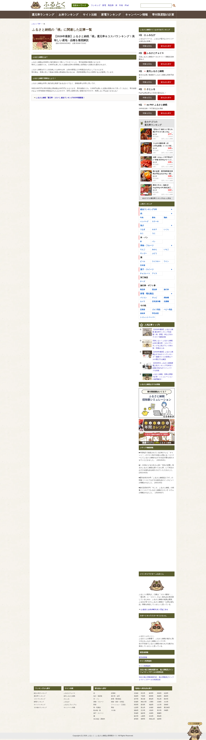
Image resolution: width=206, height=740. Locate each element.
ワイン (166, 261)
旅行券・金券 (115, 696)
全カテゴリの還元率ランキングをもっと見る (156, 198)
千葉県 (143, 696)
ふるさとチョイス (69, 693)
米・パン (96, 699)
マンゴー (143, 253)
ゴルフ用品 (156, 309)
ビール (142, 261)
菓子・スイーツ (147, 269)
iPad (127, 5)
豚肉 (153, 217)
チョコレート (145, 273)
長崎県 (166, 696)
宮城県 (136, 702)
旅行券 (166, 289)
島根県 (159, 696)
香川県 (159, 710)
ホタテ (154, 229)
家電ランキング (111, 14)
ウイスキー (156, 261)
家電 (104, 5)
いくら (166, 229)
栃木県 (136, 716)
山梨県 (143, 716)
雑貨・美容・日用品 (117, 702)
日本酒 (142, 265)
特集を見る (147, 46)
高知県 (159, 716)
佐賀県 (166, 693)
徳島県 (159, 707)
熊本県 (166, 699)
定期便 (142, 309)
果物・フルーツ (147, 245)
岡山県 (159, 699)
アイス (154, 273)
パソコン (143, 298)
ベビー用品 (168, 309)
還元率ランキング (43, 14)
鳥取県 (159, 693)
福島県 (136, 710)
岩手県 (136, 699)
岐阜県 (151, 693)
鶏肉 (165, 217)
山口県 (159, 704)
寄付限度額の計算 (163, 14)
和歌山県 (152, 719)
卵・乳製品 (97, 707)
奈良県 (151, 716)
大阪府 (151, 710)
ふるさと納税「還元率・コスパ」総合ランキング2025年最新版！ (60, 98)
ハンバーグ (144, 221)
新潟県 (143, 704)
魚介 (142, 225)
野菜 (94, 704)
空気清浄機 (156, 301)
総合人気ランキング (40, 693)
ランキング (95, 5)
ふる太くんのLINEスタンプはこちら (154, 609)
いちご (166, 249)
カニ (141, 233)
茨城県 (136, 713)
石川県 (143, 710)
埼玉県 (143, 693)
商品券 (111, 5)
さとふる (66, 699)
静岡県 (151, 696)
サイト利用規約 (144, 666)
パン (153, 241)
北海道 (136, 693)
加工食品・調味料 (99, 719)
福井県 (143, 713)
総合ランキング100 (148, 209)
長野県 (143, 719)
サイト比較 (90, 14)
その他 (113, 710)
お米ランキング (69, 14)
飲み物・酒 (97, 710)
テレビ (154, 298)
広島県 (159, 702)
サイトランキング (39, 704)
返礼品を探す (166, 46)
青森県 (136, 696)
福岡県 (159, 719)
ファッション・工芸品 (118, 704)
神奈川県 (144, 702)
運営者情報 (143, 657)
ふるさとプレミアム (70, 704)
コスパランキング (39, 699)
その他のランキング (40, 707)
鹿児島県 (167, 707)
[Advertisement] (52, 118)
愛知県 (151, 699)
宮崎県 (166, 704)
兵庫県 (151, 713)
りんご (142, 249)
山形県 (136, 707)
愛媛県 (159, 713)
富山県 (143, 707)
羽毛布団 (155, 313)
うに (153, 233)
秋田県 (136, 704)
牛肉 (121, 5)
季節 (112, 707)
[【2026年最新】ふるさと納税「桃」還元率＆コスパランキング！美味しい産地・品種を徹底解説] (42, 48)
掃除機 (166, 298)
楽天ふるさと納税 (69, 696)
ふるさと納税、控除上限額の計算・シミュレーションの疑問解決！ (163, 376)
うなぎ (142, 229)
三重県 (151, 702)
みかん (154, 249)
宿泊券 (154, 289)
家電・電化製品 (147, 294)
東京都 (143, 699)
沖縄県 (166, 710)
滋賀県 (151, 704)
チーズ (142, 281)
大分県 (166, 702)
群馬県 (136, 719)
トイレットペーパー (147, 317)
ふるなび (66, 702)
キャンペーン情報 (136, 14)
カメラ (142, 301)
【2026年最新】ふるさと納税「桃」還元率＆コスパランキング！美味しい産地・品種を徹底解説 (94, 38)
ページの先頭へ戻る (195, 731)
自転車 (142, 313)
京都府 (151, 707)
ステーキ (155, 221)
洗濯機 (166, 301)
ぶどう (154, 253)
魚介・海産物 (97, 696)
